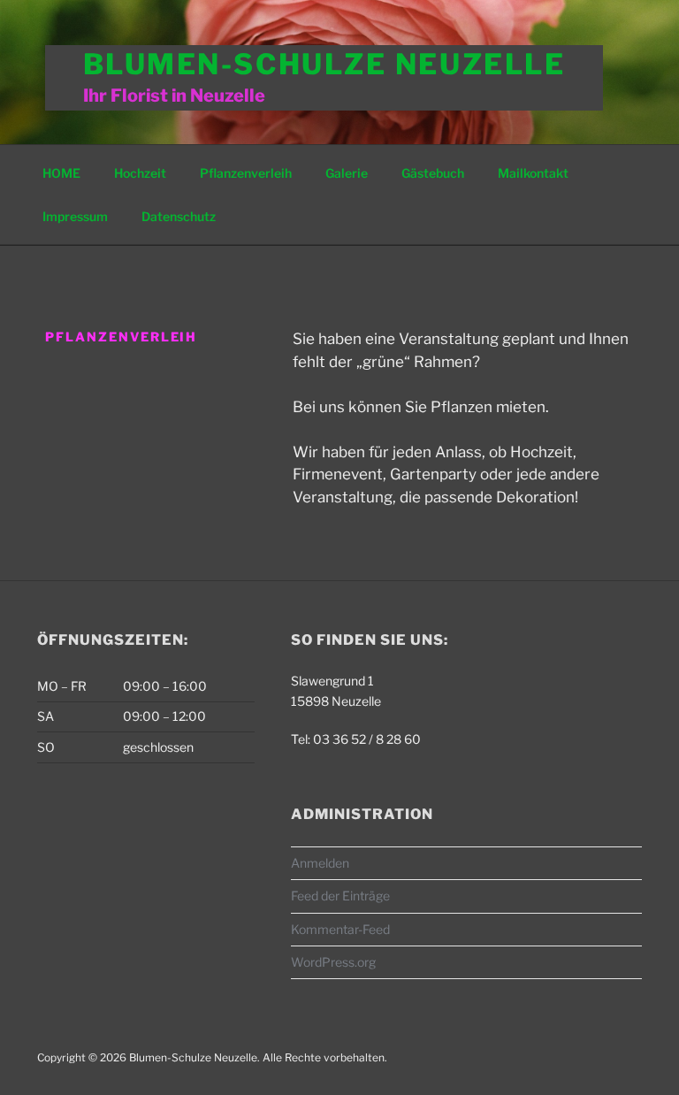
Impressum (75, 216)
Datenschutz (178, 216)
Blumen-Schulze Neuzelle (324, 64)
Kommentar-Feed (340, 929)
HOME (61, 172)
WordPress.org (333, 961)
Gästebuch (432, 172)
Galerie (346, 172)
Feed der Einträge (340, 895)
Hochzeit (140, 172)
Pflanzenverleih (246, 172)
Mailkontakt (533, 172)
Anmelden (320, 862)
